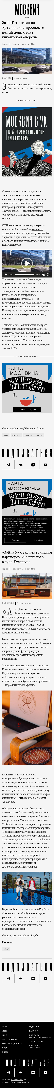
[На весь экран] (48, 274)
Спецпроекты (36, 1041)
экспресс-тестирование (33, 435)
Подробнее (38, 540)
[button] (27, 263)
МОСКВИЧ (27, 10)
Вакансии (34, 1031)
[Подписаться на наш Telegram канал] (8, 464)
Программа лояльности (35, 1047)
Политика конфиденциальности (40, 1036)
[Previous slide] (5, 727)
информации (10, 302)
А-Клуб (6, 949)
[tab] (25, 762)
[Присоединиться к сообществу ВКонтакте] (21, 464)
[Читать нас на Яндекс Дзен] (33, 464)
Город (5, 44)
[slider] (24, 274)
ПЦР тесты (16, 435)
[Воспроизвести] (5, 274)
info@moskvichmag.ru (19, 1082)
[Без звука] (43, 274)
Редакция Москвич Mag (23, 44)
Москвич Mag (17, 1079)
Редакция (34, 1027)
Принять (15, 540)
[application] (27, 263)
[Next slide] (49, 727)
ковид (6, 435)
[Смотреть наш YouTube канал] (45, 464)
